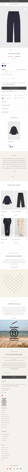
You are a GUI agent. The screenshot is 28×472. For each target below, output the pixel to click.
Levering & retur (5, 108)
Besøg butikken (5, 447)
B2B (2, 459)
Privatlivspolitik (5, 436)
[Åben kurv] (26, 4)
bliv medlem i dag (14, 266)
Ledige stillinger (5, 457)
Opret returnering (5, 416)
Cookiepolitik (4, 438)
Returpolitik (4, 440)
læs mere (14, 317)
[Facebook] (2, 392)
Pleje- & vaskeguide (6, 422)
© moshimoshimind (14, 465)
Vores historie (4, 449)
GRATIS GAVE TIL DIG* (14, 1)
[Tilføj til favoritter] (13, 78)
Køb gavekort (4, 424)
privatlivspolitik (15, 368)
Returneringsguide (5, 418)
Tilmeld (14, 377)
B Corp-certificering (6, 455)
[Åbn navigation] (2, 4)
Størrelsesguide (5, 420)
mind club (4, 412)
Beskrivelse (4, 101)
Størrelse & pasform (6, 105)
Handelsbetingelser (6, 434)
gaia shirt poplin (10, 141)
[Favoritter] (23, 4)
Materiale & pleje (5, 112)
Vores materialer (5, 453)
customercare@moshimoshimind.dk (10, 385)
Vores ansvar (4, 451)
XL (17, 71)
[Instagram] (5, 392)
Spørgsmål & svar (5, 414)
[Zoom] (25, 9)
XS (3, 71)
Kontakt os (4, 410)
